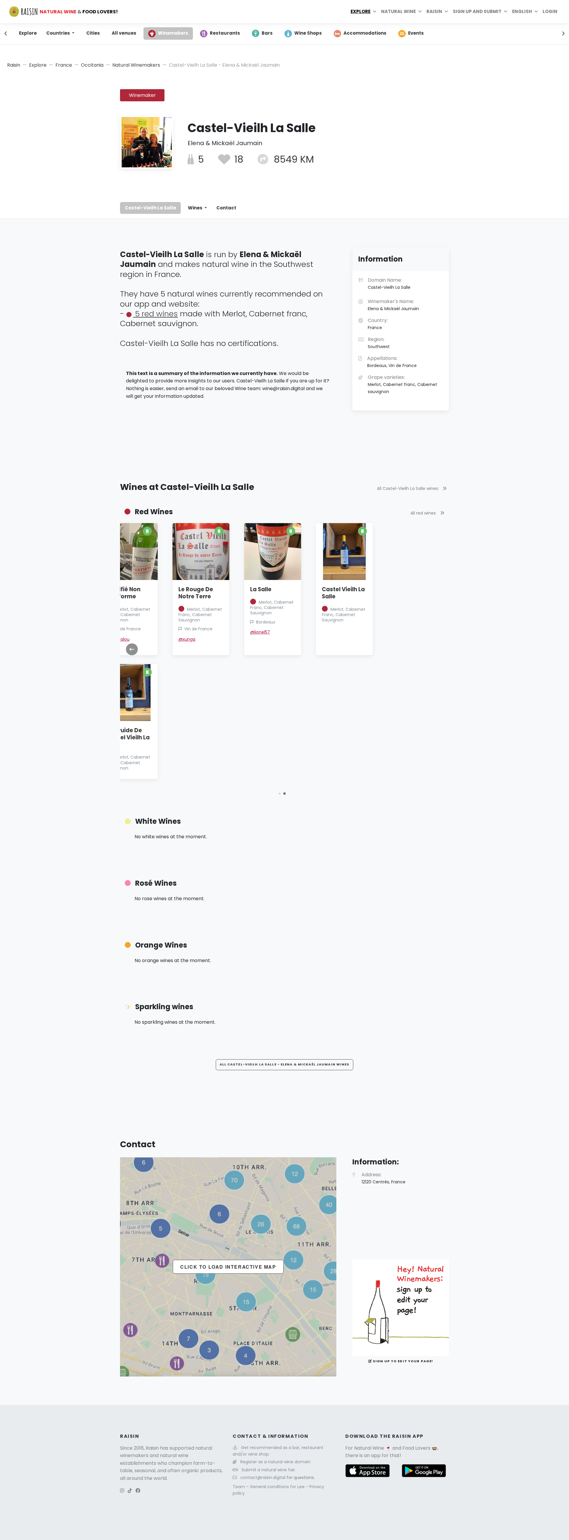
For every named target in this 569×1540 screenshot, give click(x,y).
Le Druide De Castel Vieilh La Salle (128, 737)
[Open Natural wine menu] (420, 11)
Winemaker (142, 95)
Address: (383, 1178)
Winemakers (173, 33)
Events (416, 33)
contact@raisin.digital (262, 1477)
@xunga (186, 639)
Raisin (13, 65)
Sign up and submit (477, 11)
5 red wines (155, 313)
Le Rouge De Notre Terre (195, 593)
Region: (379, 343)
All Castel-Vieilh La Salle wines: (408, 488)
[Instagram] (122, 1490)
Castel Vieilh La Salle (343, 593)
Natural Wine (369, 1448)
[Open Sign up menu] (505, 11)
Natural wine (398, 11)
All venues (124, 33)
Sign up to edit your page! (402, 1361)
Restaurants (225, 33)
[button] (279, 793)
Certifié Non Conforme (123, 593)
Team (239, 1487)
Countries (58, 33)
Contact (226, 208)
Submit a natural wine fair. (269, 1470)
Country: (378, 324)
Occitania (92, 65)
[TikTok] (130, 1490)
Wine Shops (308, 33)
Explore (360, 11)
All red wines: (424, 513)
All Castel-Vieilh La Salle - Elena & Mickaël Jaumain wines (285, 1064)
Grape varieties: (402, 384)
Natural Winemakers (136, 65)
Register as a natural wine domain (275, 1462)
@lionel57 (260, 632)
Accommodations (364, 33)
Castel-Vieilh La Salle (150, 208)
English (522, 11)
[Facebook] (137, 1490)
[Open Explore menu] (374, 11)
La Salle (260, 589)
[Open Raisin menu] (446, 11)
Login (550, 11)
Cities (93, 33)
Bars (267, 33)
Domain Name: (389, 283)
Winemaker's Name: (393, 305)
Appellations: (392, 361)
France (63, 65)
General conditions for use (278, 1487)
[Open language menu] (536, 11)
